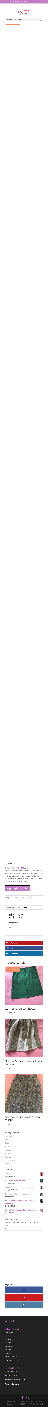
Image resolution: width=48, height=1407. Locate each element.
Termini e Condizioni (12, 1384)
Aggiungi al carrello (17, 888)
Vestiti (7, 1164)
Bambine (8, 1143)
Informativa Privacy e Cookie (15, 1380)
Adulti (15, 897)
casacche (21, 897)
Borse (7, 1146)
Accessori (8, 1136)
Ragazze (28, 897)
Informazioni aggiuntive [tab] (17, 907)
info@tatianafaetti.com (13, 1371)
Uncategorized (10, 1160)
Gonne (7, 1153)
